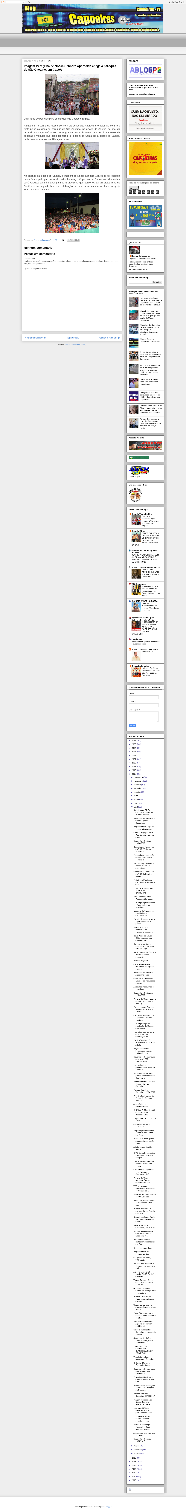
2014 (134, 1465)
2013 (134, 1469)
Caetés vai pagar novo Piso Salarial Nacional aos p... (143, 835)
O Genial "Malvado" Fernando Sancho (142, 1364)
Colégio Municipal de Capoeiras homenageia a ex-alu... (144, 1332)
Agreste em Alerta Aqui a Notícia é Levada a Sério (143, 619)
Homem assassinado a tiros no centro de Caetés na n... (143, 1233)
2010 (134, 1480)
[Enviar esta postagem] (63, 240)
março (137, 1446)
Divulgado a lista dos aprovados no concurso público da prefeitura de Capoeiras (150, 395)
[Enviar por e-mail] (68, 240)
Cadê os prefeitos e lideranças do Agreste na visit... (143, 966)
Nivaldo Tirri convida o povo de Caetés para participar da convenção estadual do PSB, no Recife (150, 423)
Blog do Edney (138, 531)
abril (136, 807)
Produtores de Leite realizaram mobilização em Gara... (144, 1242)
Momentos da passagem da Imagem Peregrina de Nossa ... (144, 1387)
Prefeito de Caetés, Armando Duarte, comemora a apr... (142, 1180)
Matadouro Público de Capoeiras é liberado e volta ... (144, 882)
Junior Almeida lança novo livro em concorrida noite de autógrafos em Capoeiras (150, 355)
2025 (134, 744)
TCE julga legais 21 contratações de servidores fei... (141, 1418)
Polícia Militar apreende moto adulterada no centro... (143, 1163)
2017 (134, 774)
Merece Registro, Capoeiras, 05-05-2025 (150, 340)
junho (136, 799)
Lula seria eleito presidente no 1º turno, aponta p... (144, 1067)
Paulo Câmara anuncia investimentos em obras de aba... (144, 1315)
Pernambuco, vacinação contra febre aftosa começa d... (143, 857)
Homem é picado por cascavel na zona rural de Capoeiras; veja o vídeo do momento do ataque (151, 301)
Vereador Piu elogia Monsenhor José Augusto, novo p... (142, 1426)
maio (136, 803)
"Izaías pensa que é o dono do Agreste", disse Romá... (144, 1307)
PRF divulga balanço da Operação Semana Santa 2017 (143, 1098)
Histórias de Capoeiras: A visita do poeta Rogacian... (144, 820)
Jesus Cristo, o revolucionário (140, 1105)
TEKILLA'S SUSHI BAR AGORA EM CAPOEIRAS (143, 890)
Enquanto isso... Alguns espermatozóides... (143, 827)
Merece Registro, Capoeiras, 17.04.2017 (144, 1091)
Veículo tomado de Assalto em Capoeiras (143, 1358)
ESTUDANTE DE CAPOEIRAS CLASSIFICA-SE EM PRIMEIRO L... (143, 1349)
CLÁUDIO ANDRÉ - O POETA (145, 601)
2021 (134, 759)
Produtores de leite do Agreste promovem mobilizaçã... (143, 1323)
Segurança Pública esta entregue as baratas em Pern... (143, 1132)
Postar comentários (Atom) (75, 345)
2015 (134, 1461)
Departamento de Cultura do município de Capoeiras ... (144, 1084)
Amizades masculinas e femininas (143, 988)
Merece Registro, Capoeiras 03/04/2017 (144, 1395)
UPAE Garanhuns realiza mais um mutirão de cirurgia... (144, 1155)
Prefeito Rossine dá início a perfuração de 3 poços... (144, 921)
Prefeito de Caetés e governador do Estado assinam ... (144, 1211)
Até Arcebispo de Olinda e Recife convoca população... (144, 954)
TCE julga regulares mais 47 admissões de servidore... (144, 905)
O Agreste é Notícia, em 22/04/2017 (143, 994)
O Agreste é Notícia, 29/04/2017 (142, 842)
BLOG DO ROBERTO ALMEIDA (146, 567)
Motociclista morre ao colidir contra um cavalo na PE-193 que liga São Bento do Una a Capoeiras (150, 315)
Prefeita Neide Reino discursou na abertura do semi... (143, 1299)
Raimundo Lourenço (140, 256)
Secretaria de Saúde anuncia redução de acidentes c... (143, 1340)
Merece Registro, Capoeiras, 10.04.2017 (144, 1226)
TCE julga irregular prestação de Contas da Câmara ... (143, 1026)
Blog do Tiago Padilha (142, 514)
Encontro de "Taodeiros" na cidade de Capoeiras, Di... (143, 913)
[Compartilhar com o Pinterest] (78, 240)
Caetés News (138, 639)
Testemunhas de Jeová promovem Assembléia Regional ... (144, 1075)
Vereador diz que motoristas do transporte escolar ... (143, 929)
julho (136, 796)
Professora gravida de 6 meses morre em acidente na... (143, 865)
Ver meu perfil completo (139, 269)
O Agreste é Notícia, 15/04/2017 (142, 1125)
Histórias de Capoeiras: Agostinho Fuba (143, 973)
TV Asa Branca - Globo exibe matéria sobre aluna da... (143, 1282)
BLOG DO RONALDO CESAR (145, 649)
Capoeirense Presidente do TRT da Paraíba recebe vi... (143, 874)
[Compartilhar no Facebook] (75, 240)
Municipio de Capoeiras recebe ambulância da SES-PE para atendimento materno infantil (150, 329)
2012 (134, 1473)
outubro (137, 784)
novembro (138, 781)
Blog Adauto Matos (140, 666)
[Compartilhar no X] (73, 240)
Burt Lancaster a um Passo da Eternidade (143, 898)
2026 (134, 740)
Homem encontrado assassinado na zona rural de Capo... (143, 946)
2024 (134, 748)
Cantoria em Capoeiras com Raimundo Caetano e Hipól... (143, 1171)
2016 (134, 1458)
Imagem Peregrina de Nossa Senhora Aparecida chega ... (142, 1402)
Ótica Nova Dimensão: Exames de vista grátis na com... (144, 981)
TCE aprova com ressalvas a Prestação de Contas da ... (144, 1188)
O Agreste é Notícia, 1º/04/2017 (142, 1440)
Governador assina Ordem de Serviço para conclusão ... (144, 1290)
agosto (137, 792)
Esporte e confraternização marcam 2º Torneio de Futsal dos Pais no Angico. (150, 521)
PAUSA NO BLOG (149, 652)
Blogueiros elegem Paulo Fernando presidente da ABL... (144, 1219)
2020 (134, 763)
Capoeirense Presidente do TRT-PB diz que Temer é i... (143, 849)
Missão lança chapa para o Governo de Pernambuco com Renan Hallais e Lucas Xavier (151, 591)
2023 (134, 752)
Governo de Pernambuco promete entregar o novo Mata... (144, 1371)
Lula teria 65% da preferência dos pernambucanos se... (143, 1410)
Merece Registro (140, 960)
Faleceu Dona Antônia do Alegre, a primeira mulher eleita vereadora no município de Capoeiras (151, 409)
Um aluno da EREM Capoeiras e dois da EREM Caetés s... (143, 812)
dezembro (138, 777)
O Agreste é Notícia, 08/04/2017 (142, 1258)
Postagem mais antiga (109, 338)
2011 (134, 1476)
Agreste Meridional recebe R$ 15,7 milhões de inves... (144, 1274)
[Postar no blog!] (70, 240)
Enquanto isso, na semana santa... (141, 1252)
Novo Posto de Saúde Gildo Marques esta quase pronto (142, 938)
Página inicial (72, 338)
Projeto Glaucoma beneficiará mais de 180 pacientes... (142, 1050)
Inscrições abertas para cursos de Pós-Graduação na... (143, 1034)
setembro (138, 788)
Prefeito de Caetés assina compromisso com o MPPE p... (144, 1001)
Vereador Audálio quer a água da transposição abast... (143, 1141)
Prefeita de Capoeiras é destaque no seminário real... (144, 1265)
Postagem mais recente (35, 338)
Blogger (108, 1507)
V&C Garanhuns (139, 584)
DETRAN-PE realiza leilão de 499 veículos (144, 1195)
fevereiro (138, 1449)
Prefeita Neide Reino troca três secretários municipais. (149, 381)
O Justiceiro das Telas (142, 1248)
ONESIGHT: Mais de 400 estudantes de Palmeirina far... (144, 1112)
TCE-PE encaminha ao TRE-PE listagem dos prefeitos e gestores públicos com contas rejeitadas (150, 370)
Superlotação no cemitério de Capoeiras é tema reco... (144, 1202)
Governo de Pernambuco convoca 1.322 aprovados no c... (144, 1059)
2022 (134, 755)
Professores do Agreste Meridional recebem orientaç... (143, 1009)
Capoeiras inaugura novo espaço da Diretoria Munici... (144, 1017)
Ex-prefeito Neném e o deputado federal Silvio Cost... (144, 1379)
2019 (134, 766)
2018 (134, 770)
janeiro (137, 1453)
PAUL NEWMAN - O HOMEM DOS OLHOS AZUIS (144, 1042)
